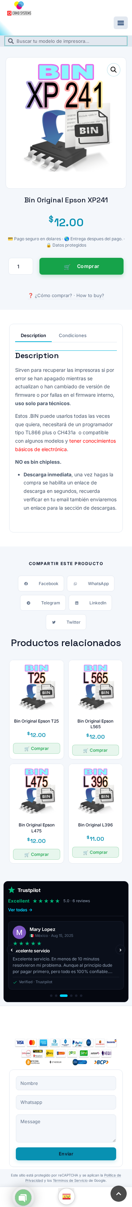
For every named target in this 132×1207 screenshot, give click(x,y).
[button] (121, 22)
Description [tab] (33, 335)
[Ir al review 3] (61, 995)
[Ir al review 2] (56, 995)
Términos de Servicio (70, 1180)
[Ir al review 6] (81, 995)
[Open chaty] (23, 1197)
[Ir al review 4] (69, 995)
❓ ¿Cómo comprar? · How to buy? (66, 295)
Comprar (88, 266)
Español (66, 1196)
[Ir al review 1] (51, 995)
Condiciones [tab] (73, 335)
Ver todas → (20, 909)
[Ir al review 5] (76, 995)
